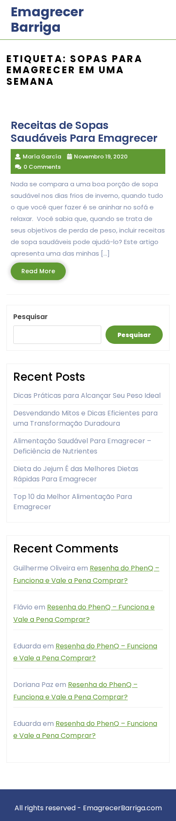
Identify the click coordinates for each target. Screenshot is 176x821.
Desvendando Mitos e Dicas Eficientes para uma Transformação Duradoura (85, 418)
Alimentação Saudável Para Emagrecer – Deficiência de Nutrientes (82, 446)
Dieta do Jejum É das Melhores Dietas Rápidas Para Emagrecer (75, 474)
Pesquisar (30, 317)
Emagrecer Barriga (47, 19)
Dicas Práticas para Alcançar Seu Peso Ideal (87, 395)
